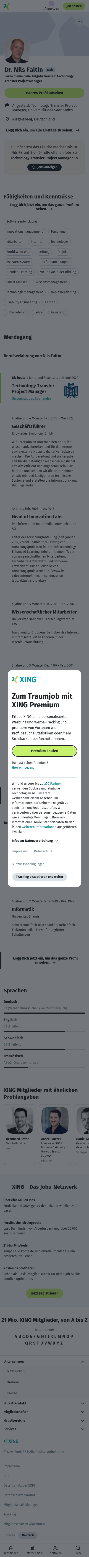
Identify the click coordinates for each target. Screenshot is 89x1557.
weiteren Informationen (39, 827)
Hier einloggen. (23, 768)
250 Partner (52, 784)
